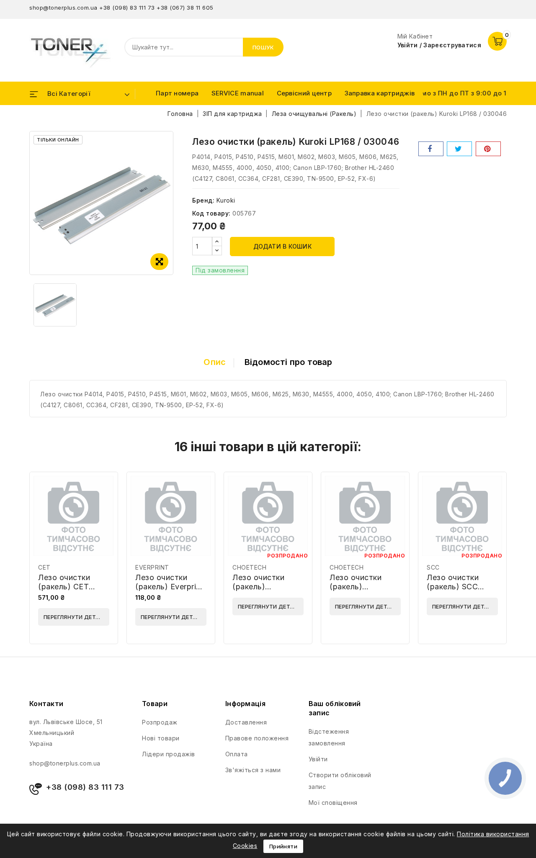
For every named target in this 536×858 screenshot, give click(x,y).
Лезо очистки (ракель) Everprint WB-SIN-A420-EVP (169, 591)
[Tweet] (459, 149)
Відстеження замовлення (329, 737)
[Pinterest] (488, 149)
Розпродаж (160, 722)
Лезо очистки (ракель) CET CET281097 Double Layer (73, 591)
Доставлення (246, 722)
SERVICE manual (237, 93)
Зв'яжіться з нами (253, 769)
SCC (433, 567)
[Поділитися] (431, 149)
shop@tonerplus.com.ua (63, 7)
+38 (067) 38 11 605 (185, 7)
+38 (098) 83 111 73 (127, 7)
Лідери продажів (168, 754)
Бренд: (203, 200)
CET (44, 567)
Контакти (46, 703)
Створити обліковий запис (340, 780)
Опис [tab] (215, 362)
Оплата (236, 754)
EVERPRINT (152, 567)
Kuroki (225, 200)
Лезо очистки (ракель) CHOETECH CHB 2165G (264, 591)
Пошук (263, 47)
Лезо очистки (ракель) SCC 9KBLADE (453, 586)
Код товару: (211, 213)
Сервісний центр (304, 93)
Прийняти (283, 846)
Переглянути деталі (74, 617)
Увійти (318, 759)
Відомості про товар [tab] (288, 362)
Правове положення (257, 738)
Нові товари (161, 738)
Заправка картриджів (380, 93)
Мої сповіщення (333, 802)
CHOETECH (249, 567)
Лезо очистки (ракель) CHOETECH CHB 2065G (361, 591)
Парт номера (177, 93)
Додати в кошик (282, 246)
